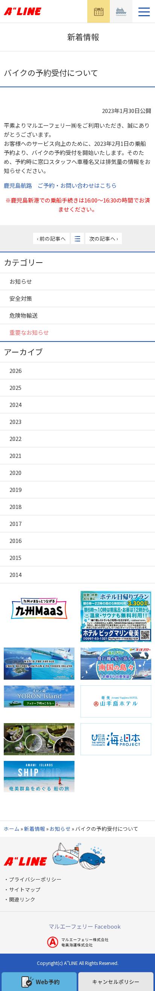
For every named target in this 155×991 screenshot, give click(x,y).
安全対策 (20, 298)
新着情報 (34, 828)
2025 (15, 387)
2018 (15, 506)
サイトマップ (25, 889)
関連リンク (22, 899)
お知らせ (20, 281)
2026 (15, 370)
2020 (15, 472)
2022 (15, 438)
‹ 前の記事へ (51, 238)
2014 (15, 574)
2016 (15, 540)
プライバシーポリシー (35, 879)
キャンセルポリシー (116, 981)
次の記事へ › (103, 238)
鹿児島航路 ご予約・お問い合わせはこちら (60, 185)
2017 (15, 523)
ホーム (12, 828)
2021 (15, 455)
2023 (15, 421)
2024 (15, 404)
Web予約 (47, 982)
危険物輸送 (23, 315)
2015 (15, 557)
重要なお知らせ (29, 332)
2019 (15, 489)
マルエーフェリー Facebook (85, 926)
